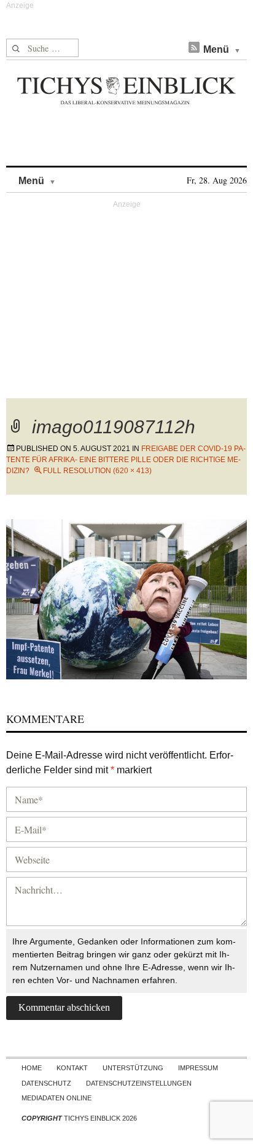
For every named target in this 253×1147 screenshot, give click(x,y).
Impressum (198, 1068)
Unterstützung (133, 1068)
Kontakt (72, 1068)
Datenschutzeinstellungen (139, 1083)
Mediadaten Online (56, 1098)
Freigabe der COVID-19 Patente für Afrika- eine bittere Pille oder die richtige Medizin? (126, 459)
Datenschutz (46, 1083)
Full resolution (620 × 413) (97, 470)
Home (31, 1068)
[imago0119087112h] (126, 597)
